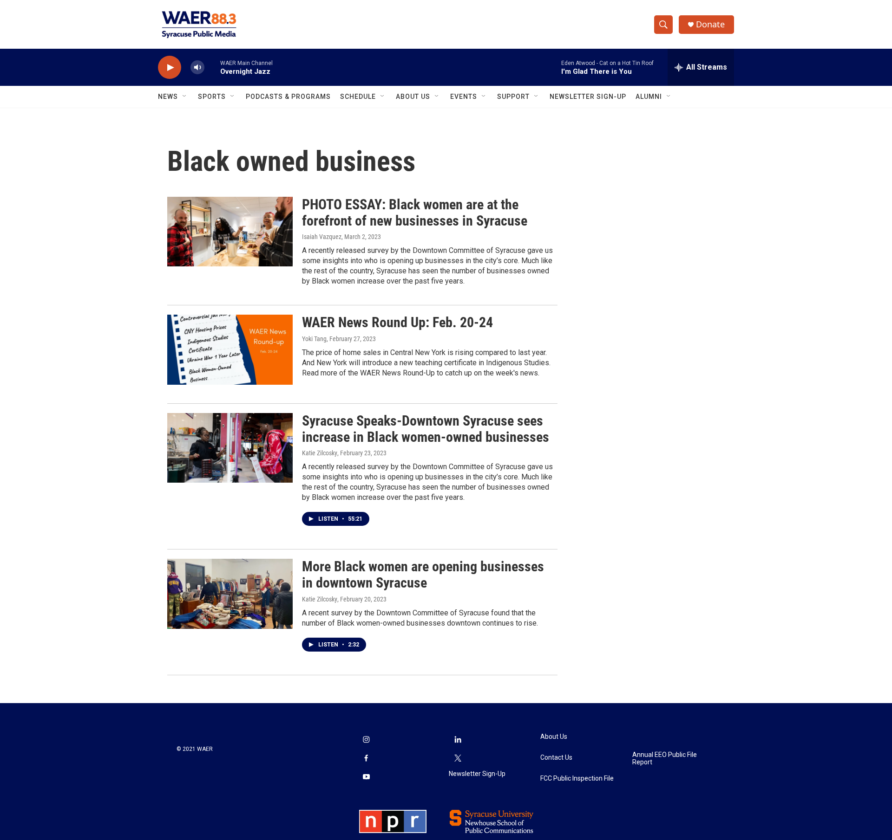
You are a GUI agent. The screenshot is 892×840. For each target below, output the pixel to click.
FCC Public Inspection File (577, 778)
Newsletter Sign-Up (588, 96)
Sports (212, 96)
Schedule (358, 96)
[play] (169, 67)
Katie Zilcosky (319, 453)
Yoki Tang (314, 338)
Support (513, 96)
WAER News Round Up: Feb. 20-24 (397, 322)
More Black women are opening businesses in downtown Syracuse (423, 574)
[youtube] (366, 777)
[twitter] (458, 759)
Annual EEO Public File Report (664, 758)
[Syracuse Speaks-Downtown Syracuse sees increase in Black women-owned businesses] (230, 448)
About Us (413, 96)
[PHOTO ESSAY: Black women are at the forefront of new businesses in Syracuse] (230, 231)
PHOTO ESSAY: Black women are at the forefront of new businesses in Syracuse (414, 212)
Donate (710, 24)
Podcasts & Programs (288, 96)
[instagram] (366, 740)
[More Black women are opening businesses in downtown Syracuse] (230, 593)
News (168, 96)
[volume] (197, 67)
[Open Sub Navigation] (185, 96)
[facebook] (366, 759)
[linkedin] (458, 740)
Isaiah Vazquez (321, 236)
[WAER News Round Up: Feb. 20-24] (230, 349)
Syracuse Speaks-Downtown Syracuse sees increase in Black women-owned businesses (425, 429)
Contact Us (556, 757)
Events (463, 96)
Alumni (649, 96)
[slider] (212, 67)
